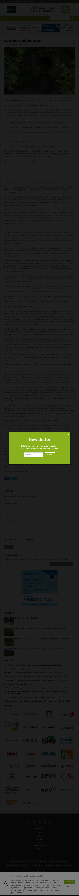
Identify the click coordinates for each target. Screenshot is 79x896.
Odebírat (50, 454)
